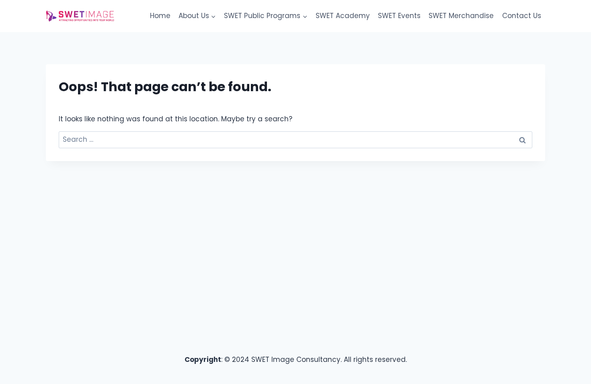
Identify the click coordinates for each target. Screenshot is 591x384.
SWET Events (399, 15)
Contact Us (521, 15)
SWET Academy (343, 15)
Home (160, 15)
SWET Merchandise (461, 15)
